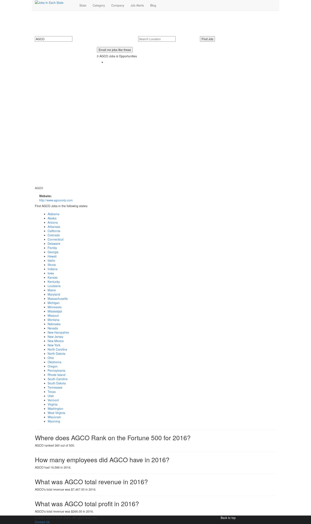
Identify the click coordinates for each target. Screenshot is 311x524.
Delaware (54, 243)
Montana (53, 320)
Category (99, 5)
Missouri (53, 315)
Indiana (53, 269)
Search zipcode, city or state (158, 44)
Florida (52, 248)
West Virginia (56, 413)
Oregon (53, 366)
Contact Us (42, 522)
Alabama (53, 214)
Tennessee (55, 387)
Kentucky (54, 281)
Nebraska (54, 324)
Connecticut (55, 239)
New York (54, 345)
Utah (51, 396)
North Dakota (56, 353)
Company (117, 5)
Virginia (53, 404)
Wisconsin (54, 417)
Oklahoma (54, 362)
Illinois (52, 265)
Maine (52, 290)
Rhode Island (56, 375)
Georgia (53, 252)
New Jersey (55, 336)
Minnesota (55, 307)
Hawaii (52, 256)
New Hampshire (58, 332)
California (54, 231)
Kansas (53, 277)
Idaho (51, 260)
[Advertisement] (62, 114)
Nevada (53, 328)
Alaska (52, 218)
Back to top (228, 518)
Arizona (53, 222)
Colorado (54, 235)
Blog (153, 5)
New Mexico (56, 341)
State (82, 5)
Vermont (53, 400)
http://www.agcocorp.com (56, 200)
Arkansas (54, 226)
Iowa (51, 273)
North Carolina (57, 349)
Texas (52, 391)
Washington (55, 408)
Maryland (54, 294)
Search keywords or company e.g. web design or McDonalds (78, 44)
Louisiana (54, 286)
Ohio (51, 358)
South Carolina (57, 379)
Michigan (54, 303)
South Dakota (57, 383)
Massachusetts (58, 298)
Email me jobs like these (115, 50)
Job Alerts (137, 5)
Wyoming (54, 421)
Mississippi (55, 311)
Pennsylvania (56, 370)
